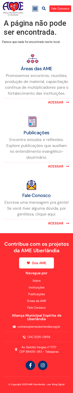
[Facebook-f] (30, 365)
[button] (35, 9)
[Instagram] (42, 365)
